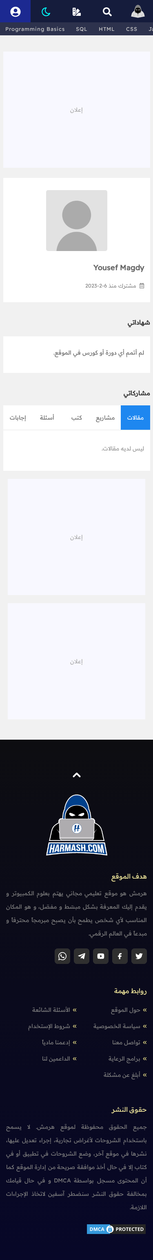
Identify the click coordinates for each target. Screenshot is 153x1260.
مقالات (135, 417)
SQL (82, 29)
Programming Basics (35, 29)
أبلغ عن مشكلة (122, 1074)
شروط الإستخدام (49, 1026)
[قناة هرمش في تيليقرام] (81, 956)
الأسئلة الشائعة (51, 1009)
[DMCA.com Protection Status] (116, 1228)
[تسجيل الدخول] (15, 11)
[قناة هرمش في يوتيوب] (101, 956)
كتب (76, 417)
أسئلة (47, 417)
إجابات (18, 417)
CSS (131, 29)
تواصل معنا (126, 1042)
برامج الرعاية (124, 1058)
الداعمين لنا (56, 1058)
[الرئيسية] (137, 11)
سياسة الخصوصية (116, 1026)
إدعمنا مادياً (56, 1042)
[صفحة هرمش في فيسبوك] (120, 956)
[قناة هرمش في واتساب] (62, 956)
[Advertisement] (76, 108)
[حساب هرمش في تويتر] (139, 956)
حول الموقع (125, 1009)
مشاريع (105, 417)
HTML (107, 29)
